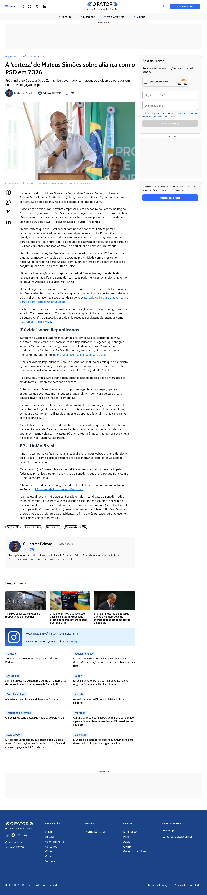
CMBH (127, 846)
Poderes (66, 16)
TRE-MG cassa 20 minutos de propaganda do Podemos (31, 660)
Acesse (70, 641)
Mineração (130, 831)
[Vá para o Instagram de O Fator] (7, 835)
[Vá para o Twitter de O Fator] (19, 835)
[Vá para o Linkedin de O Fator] (25, 835)
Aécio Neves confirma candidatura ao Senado (31, 699)
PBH (126, 836)
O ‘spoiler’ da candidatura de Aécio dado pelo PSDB (34, 717)
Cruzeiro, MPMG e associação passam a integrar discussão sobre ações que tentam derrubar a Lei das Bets (104, 662)
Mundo (49, 856)
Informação (29, 56)
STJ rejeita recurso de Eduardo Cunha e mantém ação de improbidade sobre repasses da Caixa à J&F (36, 682)
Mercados (89, 16)
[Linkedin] (44, 6)
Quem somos (14, 842)
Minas (48, 851)
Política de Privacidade (187, 885)
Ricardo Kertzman (95, 831)
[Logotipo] (102, 6)
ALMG (127, 841)
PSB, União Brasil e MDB (35, 322)
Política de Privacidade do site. (159, 116)
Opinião (141, 16)
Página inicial (12, 56)
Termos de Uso (189, 113)
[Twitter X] (37, 6)
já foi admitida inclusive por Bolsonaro (58, 489)
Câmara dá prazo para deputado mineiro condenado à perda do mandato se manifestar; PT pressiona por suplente (103, 721)
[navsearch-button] (163, 6)
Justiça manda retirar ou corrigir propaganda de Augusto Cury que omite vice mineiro (100, 682)
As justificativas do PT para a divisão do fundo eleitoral (99, 700)
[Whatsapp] (30, 6)
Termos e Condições (159, 885)
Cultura (49, 836)
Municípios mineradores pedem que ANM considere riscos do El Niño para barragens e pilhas (103, 741)
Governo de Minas (135, 851)
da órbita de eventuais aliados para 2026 (79, 354)
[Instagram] (22, 6)
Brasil (48, 831)
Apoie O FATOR (15, 847)
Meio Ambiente (115, 16)
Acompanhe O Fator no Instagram (52, 633)
